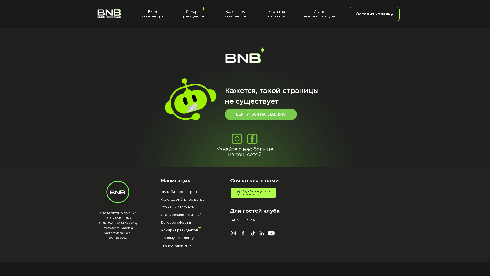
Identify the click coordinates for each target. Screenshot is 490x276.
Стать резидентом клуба (182, 215)
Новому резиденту (177, 238)
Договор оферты (176, 222)
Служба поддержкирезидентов (256, 193)
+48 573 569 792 (243, 220)
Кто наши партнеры (178, 207)
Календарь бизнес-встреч (184, 199)
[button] (374, 14)
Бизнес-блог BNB (176, 246)
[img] (109, 13)
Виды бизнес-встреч (179, 192)
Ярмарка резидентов (179, 230)
